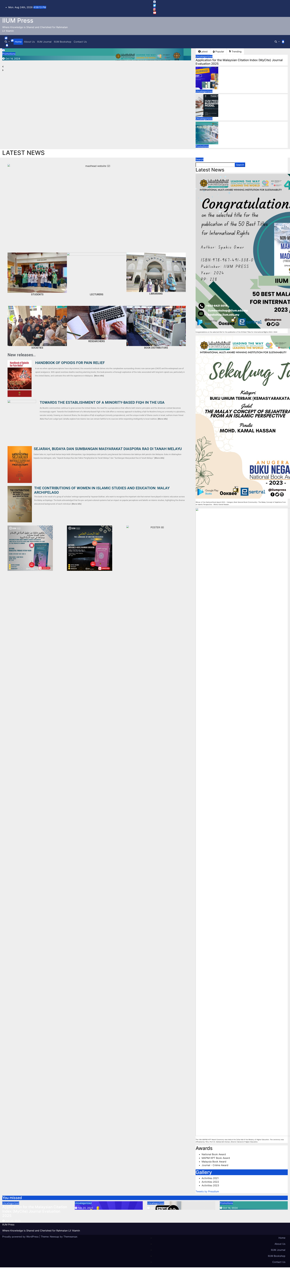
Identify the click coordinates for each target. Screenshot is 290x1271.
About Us (29, 41)
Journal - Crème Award (215, 1165)
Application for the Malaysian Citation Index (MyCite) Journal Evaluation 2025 (34, 1211)
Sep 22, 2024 (13, 58)
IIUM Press (17, 20)
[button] (7, 41)
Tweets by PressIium (207, 1191)
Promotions (8, 53)
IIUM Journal (44, 41)
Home (18, 41)
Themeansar (70, 1236)
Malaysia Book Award (214, 1161)
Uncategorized (204, 56)
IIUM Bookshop (62, 41)
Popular (219, 51)
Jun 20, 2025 (13, 1220)
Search (199, 159)
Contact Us (80, 41)
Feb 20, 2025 (85, 1207)
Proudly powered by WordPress (20, 1236)
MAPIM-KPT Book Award (216, 1157)
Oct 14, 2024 (157, 1207)
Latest (204, 51)
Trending (236, 51)
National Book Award (214, 1154)
